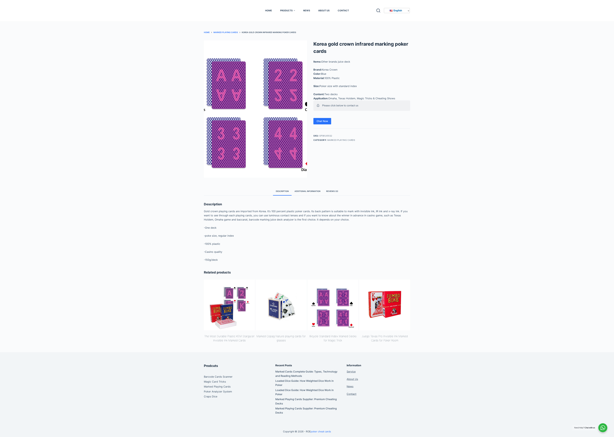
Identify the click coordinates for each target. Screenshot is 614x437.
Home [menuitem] (268, 10)
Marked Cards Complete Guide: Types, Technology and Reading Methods (306, 373)
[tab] (282, 191)
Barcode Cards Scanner (218, 376)
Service (351, 371)
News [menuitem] (306, 10)
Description (282, 191)
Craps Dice (210, 396)
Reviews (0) (332, 191)
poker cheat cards (321, 431)
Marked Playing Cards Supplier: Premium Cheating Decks (306, 401)
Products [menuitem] (286, 10)
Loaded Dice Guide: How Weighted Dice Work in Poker (304, 383)
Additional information (307, 191)
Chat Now (322, 121)
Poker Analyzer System (218, 391)
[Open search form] (378, 10)
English (397, 10)
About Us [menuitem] (324, 10)
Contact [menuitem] (343, 10)
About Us (352, 379)
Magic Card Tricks (215, 381)
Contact (351, 393)
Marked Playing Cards (341, 140)
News (350, 386)
